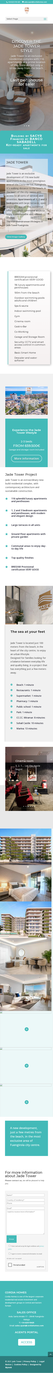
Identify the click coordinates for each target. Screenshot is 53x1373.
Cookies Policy (20, 1364)
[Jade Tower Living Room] (25, 1010)
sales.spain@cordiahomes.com (29, 1325)
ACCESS (26, 1342)
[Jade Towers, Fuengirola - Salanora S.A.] (25, 901)
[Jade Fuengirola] (25, 864)
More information (26, 458)
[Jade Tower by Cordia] (25, 937)
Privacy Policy (30, 1361)
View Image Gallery (16, 237)
